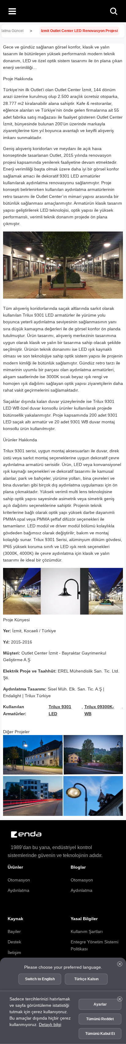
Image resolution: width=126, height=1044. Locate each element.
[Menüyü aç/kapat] (12, 11)
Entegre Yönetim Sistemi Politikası (94, 945)
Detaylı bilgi (50, 1024)
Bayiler (14, 931)
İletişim (14, 952)
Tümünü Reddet (100, 1019)
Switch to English (40, 979)
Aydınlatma (18, 890)
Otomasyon (19, 879)
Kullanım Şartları (87, 931)
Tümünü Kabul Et (100, 1033)
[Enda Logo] (23, 834)
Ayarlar (100, 1004)
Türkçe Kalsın (86, 979)
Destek (14, 941)
